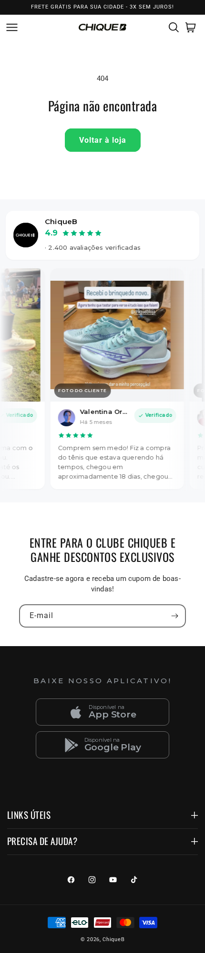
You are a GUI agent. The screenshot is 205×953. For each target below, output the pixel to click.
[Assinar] (174, 616)
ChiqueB (113, 939)
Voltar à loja (102, 140)
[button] (10, 27)
